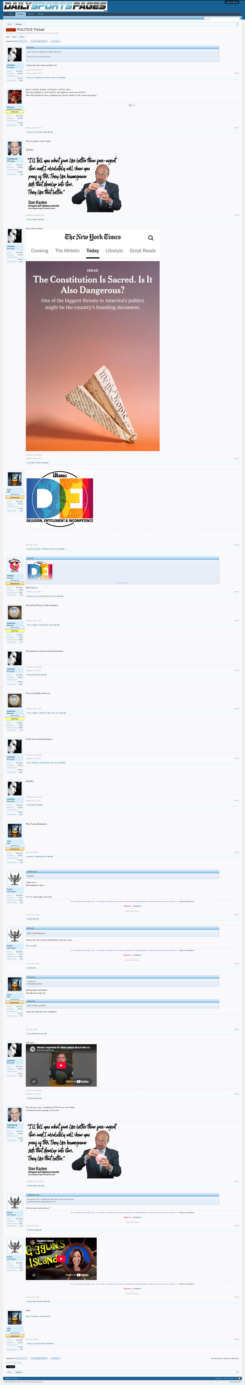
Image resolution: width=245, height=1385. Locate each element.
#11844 (236, 458)
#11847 (236, 620)
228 (21, 125)
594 (42, 41)
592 (35, 41)
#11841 (236, 73)
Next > (57, 41)
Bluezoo (10, 107)
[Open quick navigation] (237, 24)
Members (41, 14)
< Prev (20, 41)
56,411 (20, 504)
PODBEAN (137, 906)
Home (11, 14)
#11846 (236, 592)
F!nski (36, 132)
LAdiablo (11, 65)
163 (21, 595)
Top (236, 1378)
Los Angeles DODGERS (24, 33)
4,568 (21, 590)
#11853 (236, 914)
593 (39, 41)
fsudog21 (37, 549)
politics (21, 37)
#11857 (236, 1181)
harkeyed (30, 77)
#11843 (236, 215)
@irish (29, 896)
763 (52, 41)
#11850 (236, 758)
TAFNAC (10, 576)
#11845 (236, 545)
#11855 (236, 1029)
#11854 (236, 963)
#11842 (236, 128)
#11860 (236, 1339)
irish (45, 77)
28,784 (20, 118)
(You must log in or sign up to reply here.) (225, 1358)
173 (21, 642)
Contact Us (219, 1378)
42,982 (20, 167)
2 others (56, 549)
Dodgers (20, 14)
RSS (239, 1378)
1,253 (21, 80)
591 (32, 41)
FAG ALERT (31, 945)
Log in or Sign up (232, 2)
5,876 (21, 637)
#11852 (236, 852)
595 (46, 41)
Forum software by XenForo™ (23, 1382)
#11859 (236, 1297)
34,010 (20, 73)
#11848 (236, 670)
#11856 (236, 1094)
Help (226, 1378)
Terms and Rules (235, 1382)
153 (21, 902)
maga (14, 37)
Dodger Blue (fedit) (11, 1378)
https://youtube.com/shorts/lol (38, 1316)
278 (21, 511)
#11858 (236, 1226)
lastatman (30, 549)
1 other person (55, 77)
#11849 (236, 708)
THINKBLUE (38, 77)
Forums (31, 14)
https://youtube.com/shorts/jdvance (39, 56)
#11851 (236, 800)
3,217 (21, 897)
